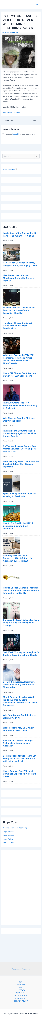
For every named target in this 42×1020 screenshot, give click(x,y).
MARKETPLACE (21, 996)
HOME (21, 982)
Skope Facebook (8, 832)
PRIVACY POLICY (21, 1001)
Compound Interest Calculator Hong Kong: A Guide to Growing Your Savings (21, 622)
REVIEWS (21, 990)
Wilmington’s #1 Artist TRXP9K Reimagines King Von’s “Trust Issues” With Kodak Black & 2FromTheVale (18, 359)
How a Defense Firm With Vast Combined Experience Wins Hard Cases (19, 774)
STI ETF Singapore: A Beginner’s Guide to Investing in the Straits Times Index (19, 684)
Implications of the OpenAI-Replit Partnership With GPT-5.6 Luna (19, 234)
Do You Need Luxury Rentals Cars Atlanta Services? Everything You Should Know (19, 449)
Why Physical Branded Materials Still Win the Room (19, 419)
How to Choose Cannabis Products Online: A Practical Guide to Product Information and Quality (21, 590)
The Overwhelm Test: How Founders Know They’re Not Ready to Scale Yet (20, 405)
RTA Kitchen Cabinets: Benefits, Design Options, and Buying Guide (20, 264)
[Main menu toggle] (37, 4)
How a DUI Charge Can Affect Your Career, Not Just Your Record (20, 374)
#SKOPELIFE (21, 993)
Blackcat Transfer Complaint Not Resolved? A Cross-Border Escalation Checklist (19, 310)
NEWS (21, 987)
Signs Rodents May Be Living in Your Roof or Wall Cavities (18, 729)
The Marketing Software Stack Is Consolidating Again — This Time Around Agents (19, 433)
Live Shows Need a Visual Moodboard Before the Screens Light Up (18, 278)
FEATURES (21, 985)
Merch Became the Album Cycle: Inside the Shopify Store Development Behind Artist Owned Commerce (20, 701)
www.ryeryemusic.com (11, 112)
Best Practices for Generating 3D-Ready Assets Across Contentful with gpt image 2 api (20, 758)
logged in (15, 134)
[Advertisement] (21, 887)
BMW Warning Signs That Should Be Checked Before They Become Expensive (21, 464)
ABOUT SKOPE (21, 998)
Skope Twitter (7, 839)
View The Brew (8, 843)
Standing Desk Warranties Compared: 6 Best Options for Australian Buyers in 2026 (17, 558)
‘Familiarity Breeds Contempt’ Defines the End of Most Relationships (17, 325)
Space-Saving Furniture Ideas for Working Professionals (19, 495)
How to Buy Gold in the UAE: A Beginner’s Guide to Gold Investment (18, 526)
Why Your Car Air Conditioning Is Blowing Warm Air (19, 716)
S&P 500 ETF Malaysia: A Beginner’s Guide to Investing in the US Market (21, 653)
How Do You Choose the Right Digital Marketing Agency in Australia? (18, 743)
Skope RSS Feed (8, 835)
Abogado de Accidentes (21, 969)
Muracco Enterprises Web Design (15, 828)
